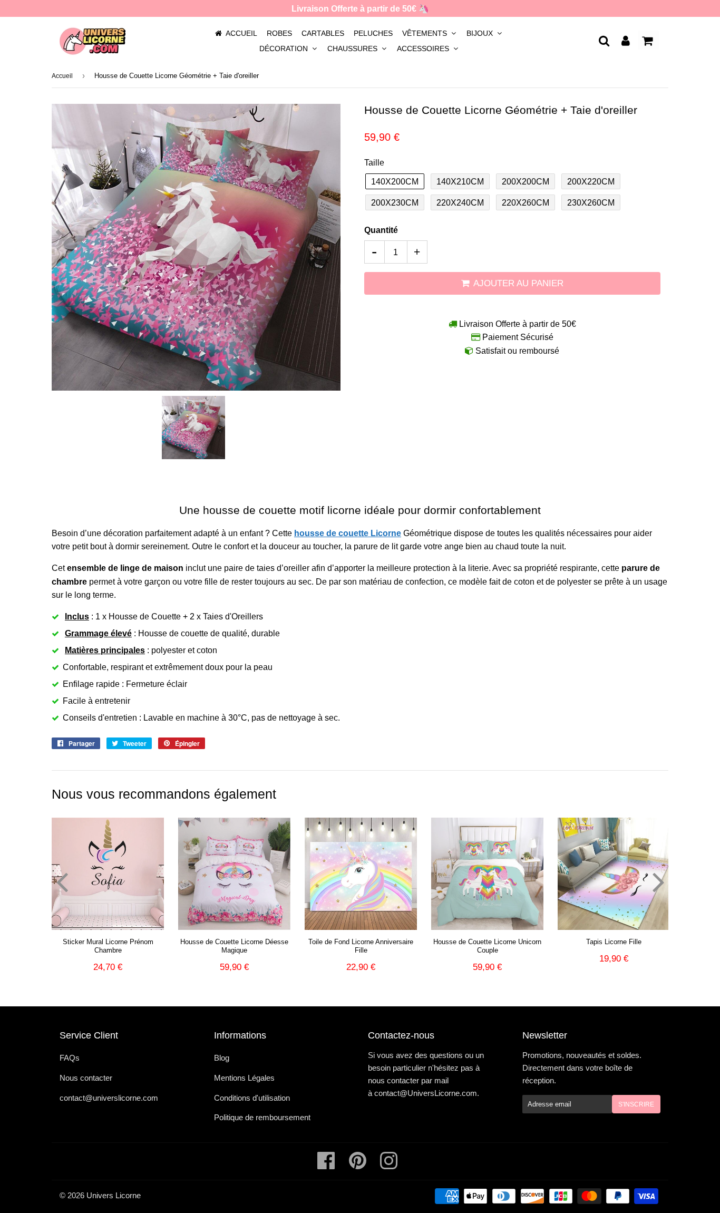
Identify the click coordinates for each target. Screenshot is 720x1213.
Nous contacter (86, 1077)
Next (658, 881)
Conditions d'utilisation (252, 1097)
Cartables (322, 33)
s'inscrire (636, 1104)
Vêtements (425, 33)
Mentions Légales (244, 1077)
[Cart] (648, 40)
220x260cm (525, 202)
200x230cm (395, 202)
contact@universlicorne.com (109, 1097)
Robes (279, 33)
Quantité (381, 230)
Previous (61, 881)
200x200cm (525, 181)
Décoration (284, 48)
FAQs (70, 1057)
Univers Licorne (113, 1195)
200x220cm (591, 181)
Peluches (373, 33)
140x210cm (460, 181)
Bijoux (480, 33)
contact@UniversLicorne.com (425, 1093)
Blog (221, 1057)
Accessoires (424, 48)
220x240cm (460, 202)
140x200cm (395, 181)
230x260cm (591, 202)
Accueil (241, 33)
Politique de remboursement (262, 1117)
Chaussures (353, 48)
